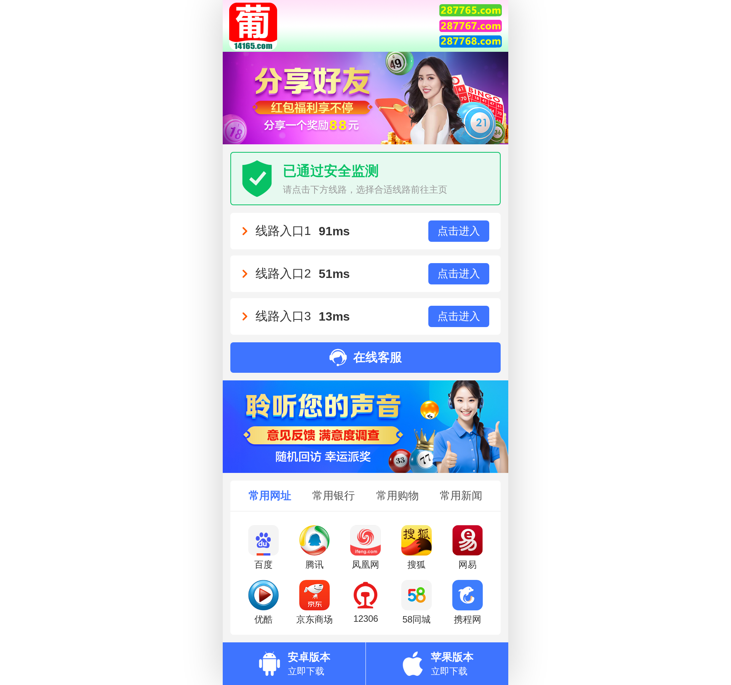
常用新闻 (461, 495)
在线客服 (377, 357)
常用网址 (270, 495)
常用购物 (397, 495)
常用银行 (333, 495)
